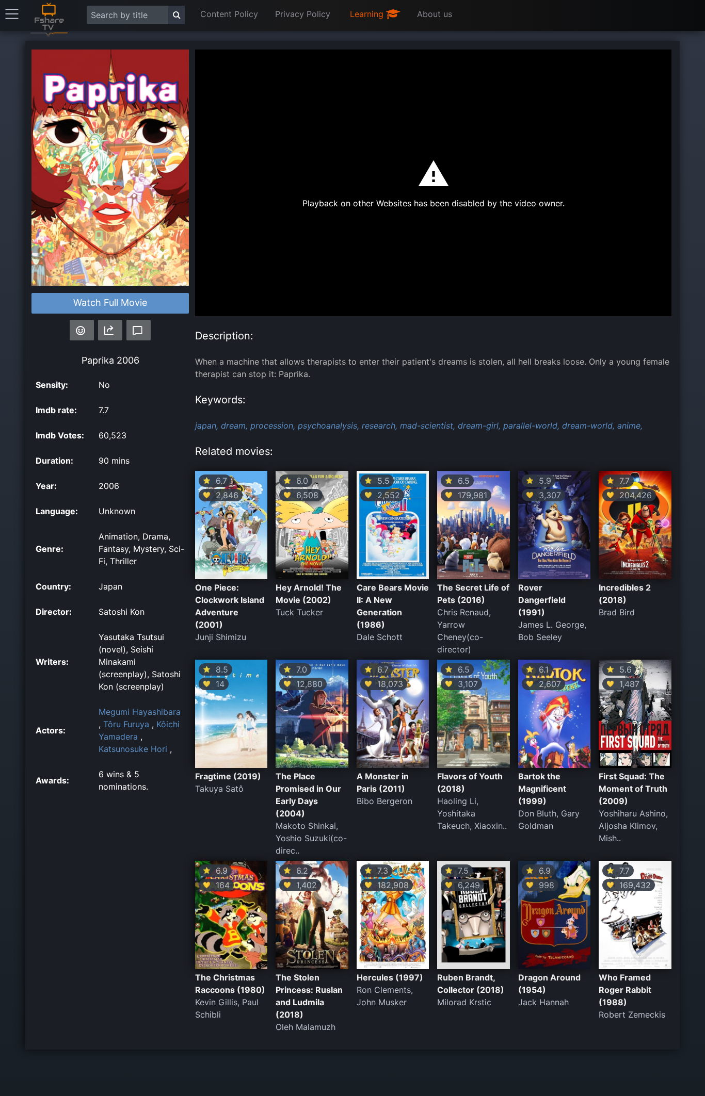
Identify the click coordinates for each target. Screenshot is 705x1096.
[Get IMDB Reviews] (82, 330)
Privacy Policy (302, 14)
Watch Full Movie (110, 302)
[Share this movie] (110, 330)
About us (434, 14)
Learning (368, 14)
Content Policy (229, 14)
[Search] (176, 15)
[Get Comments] (138, 330)
